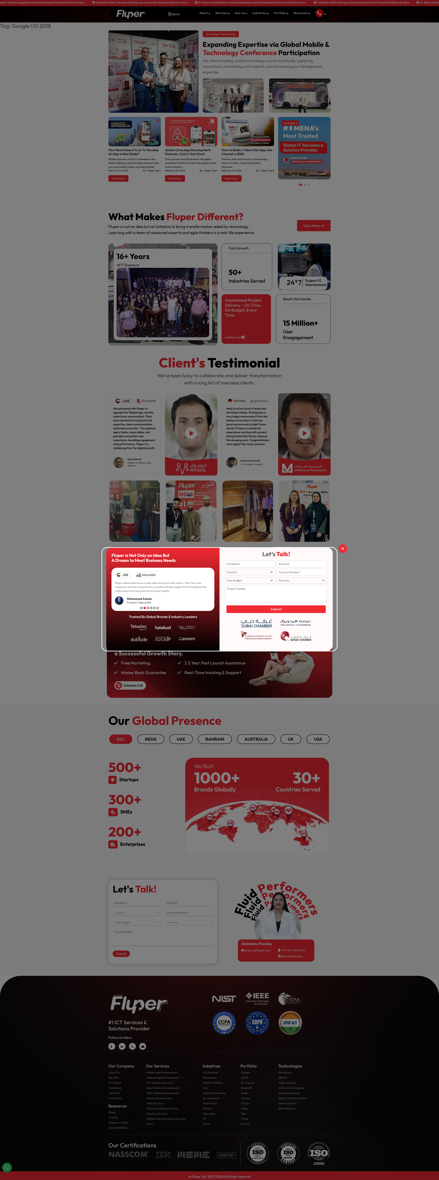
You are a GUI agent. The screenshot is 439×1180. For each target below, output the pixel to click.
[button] (141, 608)
